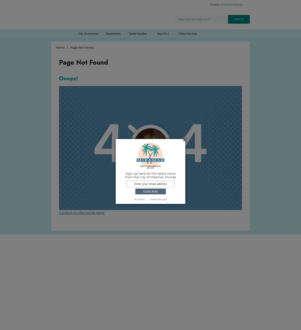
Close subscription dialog (185, 139)
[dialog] (150, 171)
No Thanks (139, 199)
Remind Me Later (158, 199)
